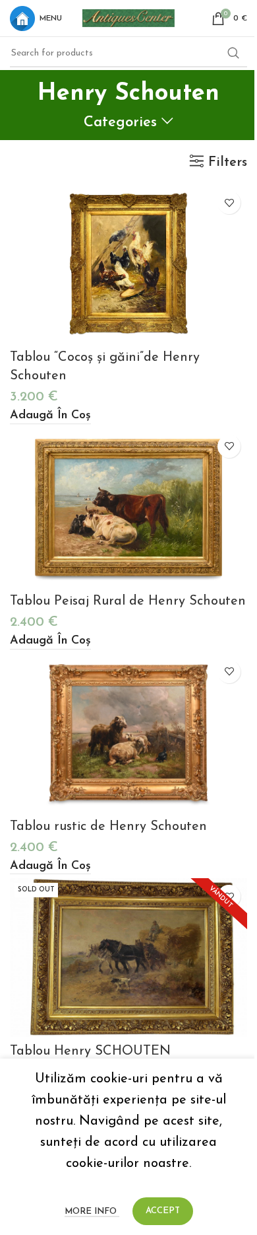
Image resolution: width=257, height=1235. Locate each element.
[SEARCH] (233, 53)
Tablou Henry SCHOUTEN (90, 1051)
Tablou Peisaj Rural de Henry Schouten (128, 601)
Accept (163, 1211)
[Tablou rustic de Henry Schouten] (128, 733)
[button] (50, 416)
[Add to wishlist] (229, 202)
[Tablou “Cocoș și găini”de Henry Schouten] (128, 263)
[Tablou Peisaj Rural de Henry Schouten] (128, 507)
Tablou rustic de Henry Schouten (108, 826)
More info (92, 1211)
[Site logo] (128, 17)
